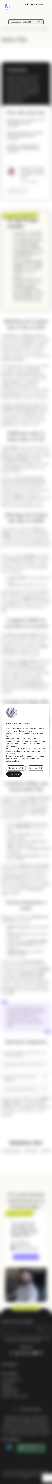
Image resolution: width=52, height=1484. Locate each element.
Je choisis (12, 774)
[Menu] (47, 4)
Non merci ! (34, 768)
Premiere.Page (16, 22)
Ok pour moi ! (14, 768)
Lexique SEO (27, 22)
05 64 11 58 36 (28, 4)
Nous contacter (39, 4)
